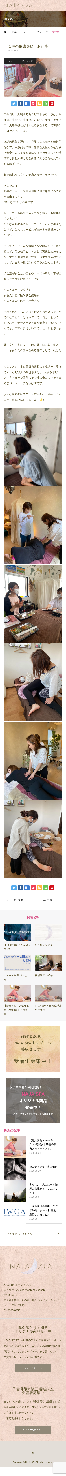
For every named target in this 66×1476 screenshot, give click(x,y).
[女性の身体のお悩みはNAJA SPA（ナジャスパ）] (29, 5)
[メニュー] (60, 5)
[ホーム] (5, 32)
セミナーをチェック (33, 1429)
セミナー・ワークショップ (19, 61)
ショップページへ (33, 1368)
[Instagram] (32, 1453)
